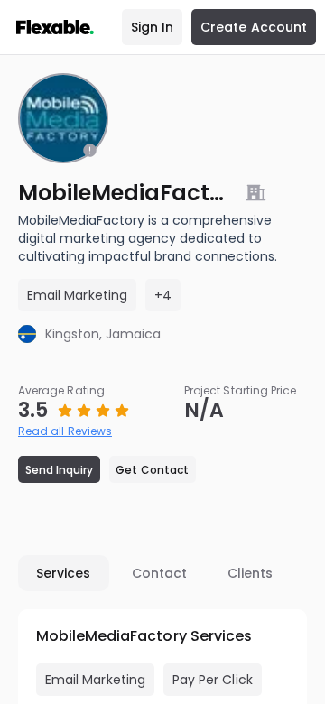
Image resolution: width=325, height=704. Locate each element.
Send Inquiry (59, 469)
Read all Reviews (65, 431)
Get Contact (152, 469)
